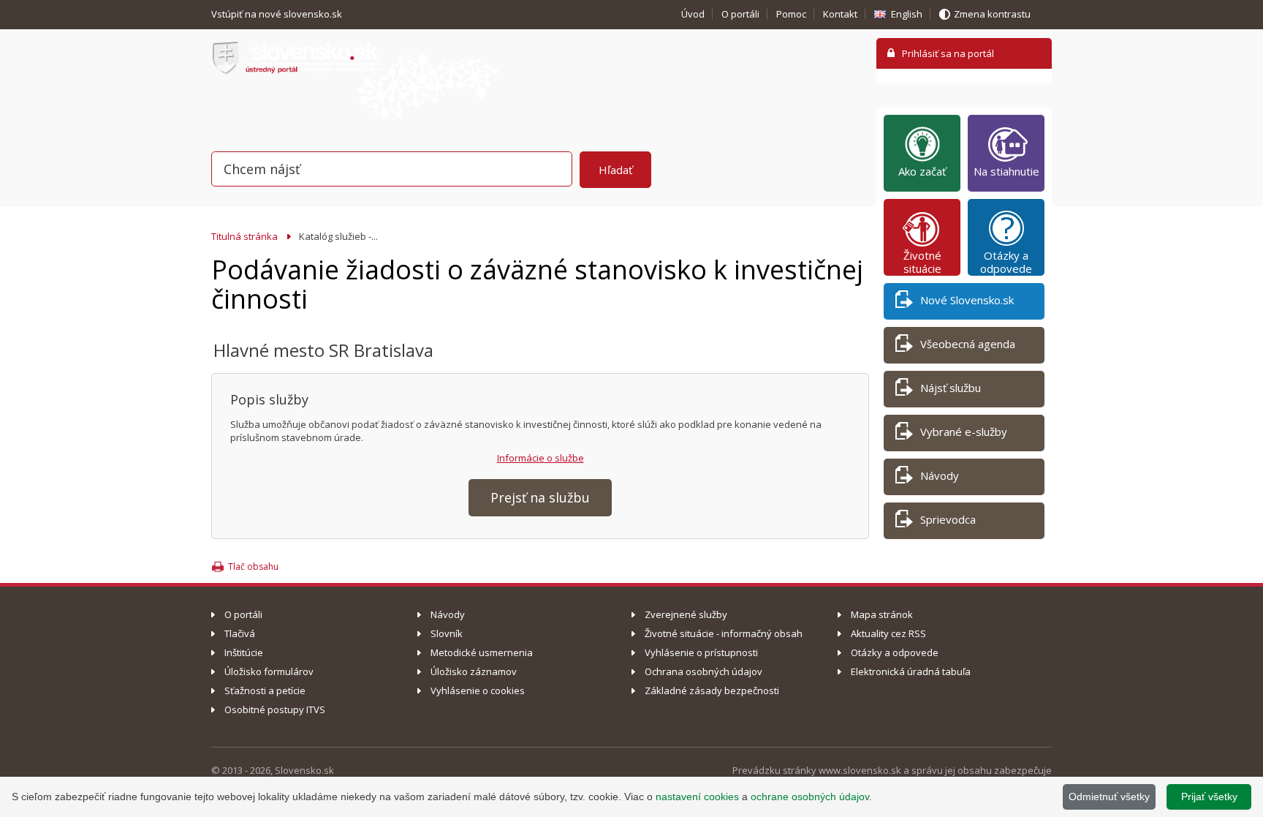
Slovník (447, 633)
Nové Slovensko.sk (967, 300)
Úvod (693, 13)
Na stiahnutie (1006, 171)
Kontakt (840, 13)
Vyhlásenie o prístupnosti (701, 652)
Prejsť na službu (540, 497)
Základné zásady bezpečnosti (712, 690)
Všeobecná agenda (967, 343)
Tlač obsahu (253, 566)
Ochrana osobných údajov (703, 671)
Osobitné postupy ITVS (274, 709)
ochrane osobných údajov (810, 796)
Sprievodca (948, 519)
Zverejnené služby (686, 614)
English (906, 13)
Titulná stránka (244, 236)
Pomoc (791, 13)
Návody (939, 475)
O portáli (740, 13)
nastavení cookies (697, 796)
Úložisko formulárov (269, 671)
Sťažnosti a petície (265, 690)
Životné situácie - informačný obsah (724, 633)
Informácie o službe (540, 457)
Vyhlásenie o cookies (478, 690)
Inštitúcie (243, 652)
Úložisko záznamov (474, 671)
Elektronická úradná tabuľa (911, 671)
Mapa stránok (882, 614)
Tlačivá (239, 633)
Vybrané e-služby (963, 431)
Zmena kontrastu (992, 13)
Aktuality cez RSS (888, 633)
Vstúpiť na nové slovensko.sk (277, 13)
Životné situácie (922, 262)
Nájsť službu (950, 387)
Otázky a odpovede (1006, 262)
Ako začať (922, 171)
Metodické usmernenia (482, 652)
